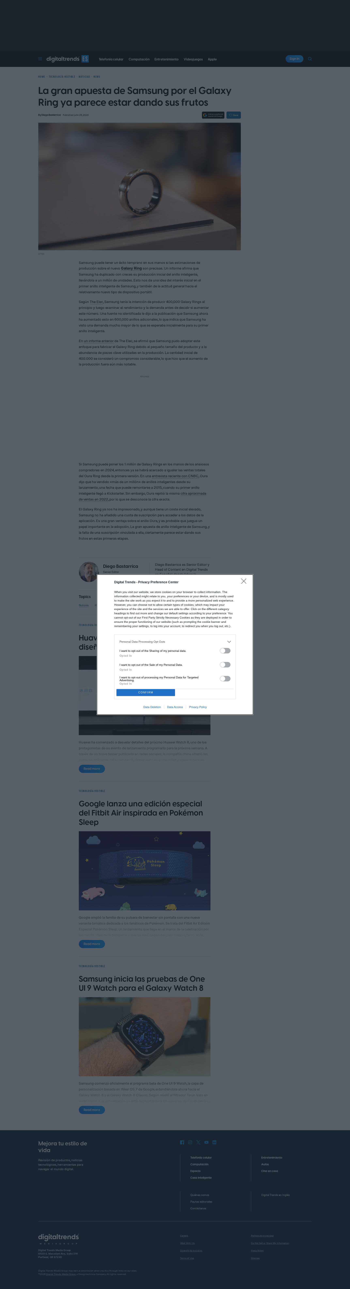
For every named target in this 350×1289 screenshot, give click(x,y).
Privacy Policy (198, 707)
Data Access (175, 707)
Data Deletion (152, 707)
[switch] (225, 650)
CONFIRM (145, 692)
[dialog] (175, 645)
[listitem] (175, 642)
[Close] (245, 582)
